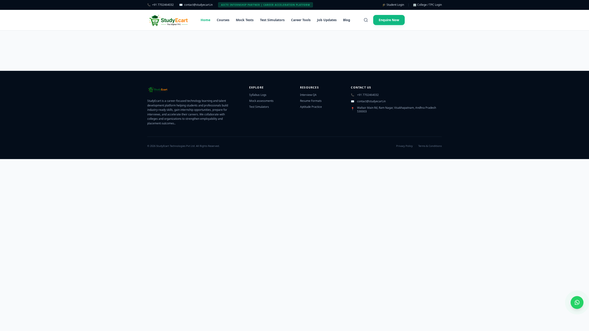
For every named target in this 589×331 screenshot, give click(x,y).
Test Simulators (272, 20)
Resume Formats (311, 101)
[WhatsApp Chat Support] (577, 302)
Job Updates (327, 20)
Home (205, 20)
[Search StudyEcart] (365, 20)
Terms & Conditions (430, 146)
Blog (346, 20)
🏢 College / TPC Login (427, 5)
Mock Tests (245, 20)
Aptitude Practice (311, 107)
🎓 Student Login (393, 5)
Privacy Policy (404, 146)
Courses (223, 20)
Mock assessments (261, 101)
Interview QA (308, 95)
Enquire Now (389, 20)
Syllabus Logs (257, 95)
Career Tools (301, 20)
